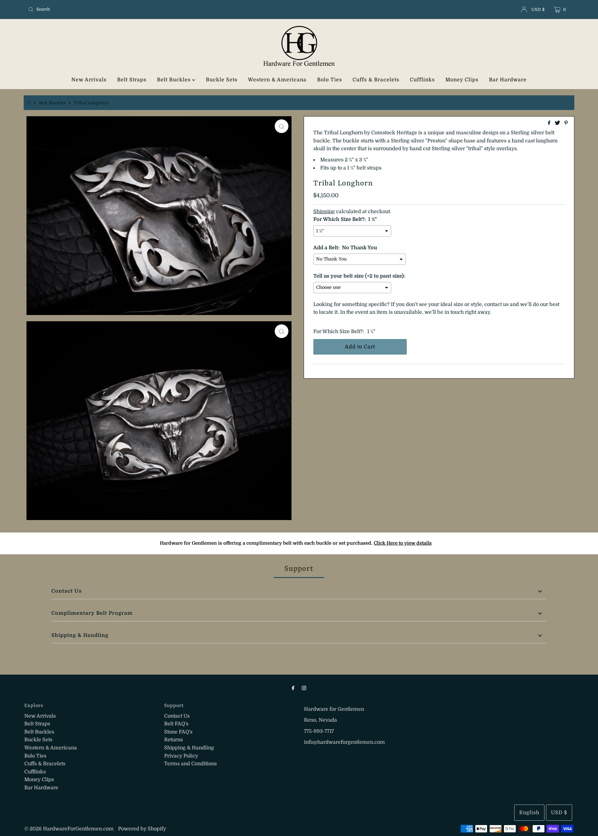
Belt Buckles (174, 80)
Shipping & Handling (79, 635)
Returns (173, 740)
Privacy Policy (181, 756)
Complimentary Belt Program (92, 613)
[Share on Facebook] (550, 123)
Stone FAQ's (178, 732)
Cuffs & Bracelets (376, 80)
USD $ (538, 9)
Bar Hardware (508, 80)
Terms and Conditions (190, 764)
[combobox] (115, 9)
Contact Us (66, 591)
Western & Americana (277, 80)
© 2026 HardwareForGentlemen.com (69, 829)
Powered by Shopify (142, 829)
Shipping (324, 211)
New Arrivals (89, 80)
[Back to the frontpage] (30, 102)
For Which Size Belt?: (338, 331)
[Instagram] (304, 688)
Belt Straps (131, 80)
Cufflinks (422, 80)
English (529, 812)
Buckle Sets (221, 80)
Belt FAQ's (176, 724)
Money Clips (461, 80)
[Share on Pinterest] (566, 123)
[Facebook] (293, 688)
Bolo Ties (329, 80)
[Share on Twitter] (558, 123)
